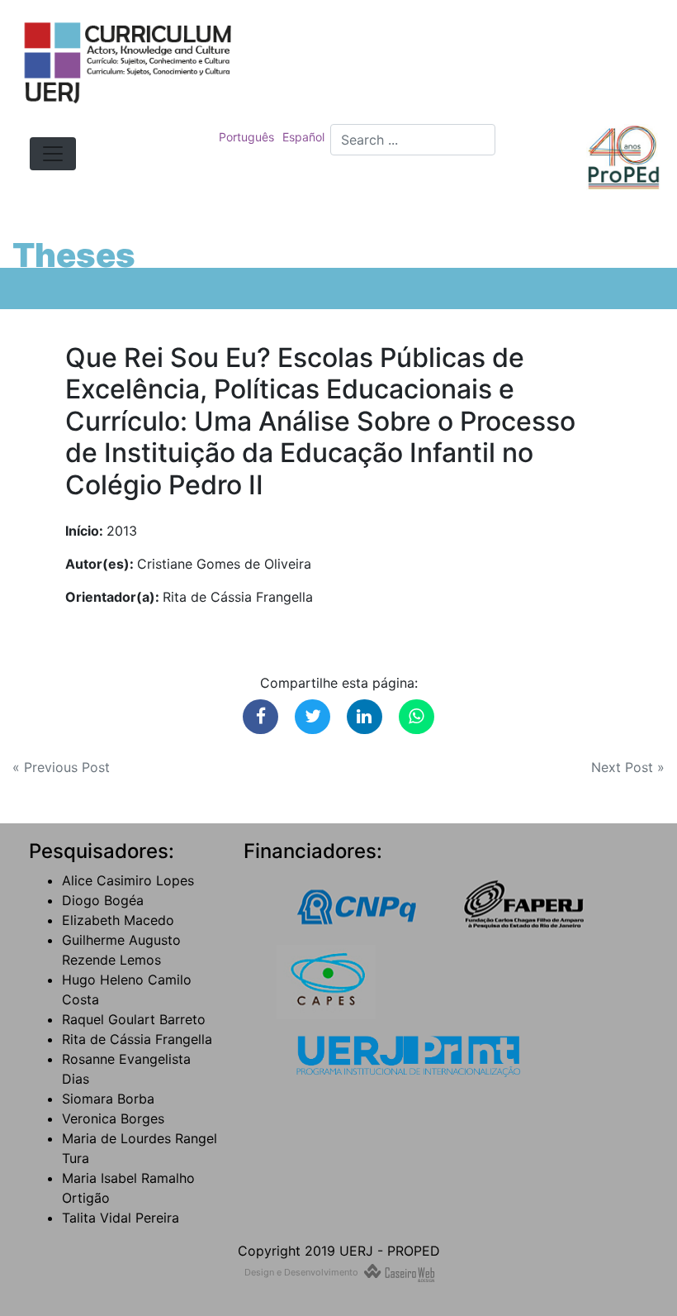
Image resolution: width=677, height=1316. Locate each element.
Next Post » (628, 767)
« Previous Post (61, 767)
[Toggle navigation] (53, 153)
